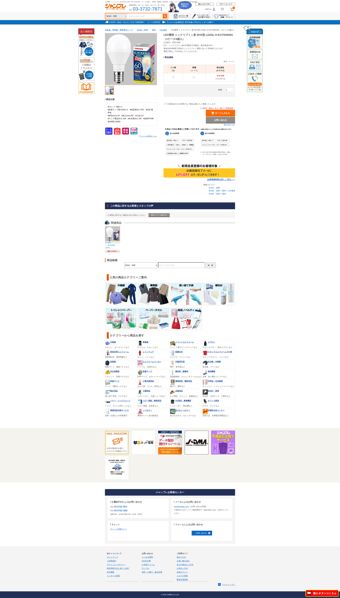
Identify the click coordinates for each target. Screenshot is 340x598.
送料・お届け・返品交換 (152, 572)
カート (233, 8)
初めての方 (181, 557)
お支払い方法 (182, 568)
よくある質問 (147, 557)
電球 (224, 191)
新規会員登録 (182, 579)
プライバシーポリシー (116, 565)
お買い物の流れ (183, 561)
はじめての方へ (205, 4)
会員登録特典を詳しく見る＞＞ (221, 179)
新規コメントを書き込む (159, 215)
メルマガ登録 (182, 576)
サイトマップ (112, 557)
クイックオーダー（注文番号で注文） (204, 16)
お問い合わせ (201, 533)
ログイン (208, 9)
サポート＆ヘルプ (225, 4)
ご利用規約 (111, 561)
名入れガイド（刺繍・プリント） (226, 16)
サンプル (145, 568)
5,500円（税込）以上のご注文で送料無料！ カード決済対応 (134, 22)
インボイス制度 (113, 576)
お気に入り (222, 9)
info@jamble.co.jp (181, 506)
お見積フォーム (148, 565)
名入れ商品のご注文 (185, 565)
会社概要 (110, 572)
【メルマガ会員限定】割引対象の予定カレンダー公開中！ (190, 22)
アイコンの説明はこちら (148, 136)
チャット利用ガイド (118, 529)
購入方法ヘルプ (229, 125)
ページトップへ (228, 585)
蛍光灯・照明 (214, 188)
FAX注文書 (146, 561)
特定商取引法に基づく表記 (118, 568)
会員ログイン (182, 572)
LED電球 (231, 191)
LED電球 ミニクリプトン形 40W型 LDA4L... (112, 245)
